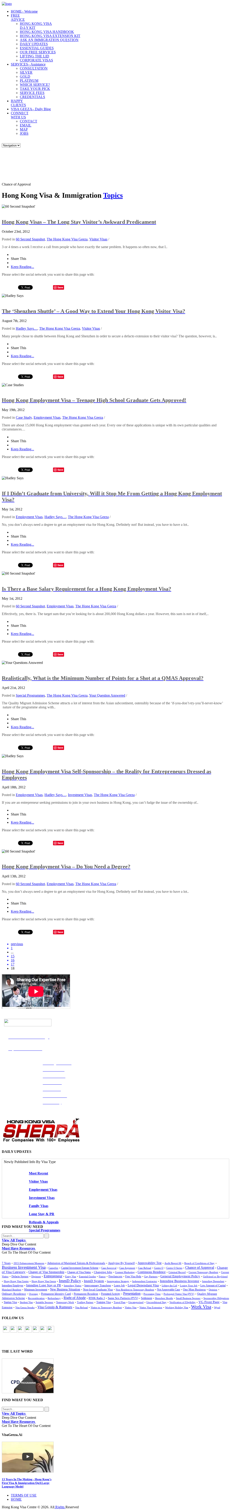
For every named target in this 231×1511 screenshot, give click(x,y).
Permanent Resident (86, 1293)
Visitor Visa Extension (150, 1307)
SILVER (26, 72)
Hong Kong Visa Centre (16, 1281)
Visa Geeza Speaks (25, 1307)
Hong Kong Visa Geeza (44, 1281)
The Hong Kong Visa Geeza (67, 239)
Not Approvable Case (168, 1289)
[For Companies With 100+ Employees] (41, 1141)
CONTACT (28, 121)
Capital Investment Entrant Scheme (79, 1267)
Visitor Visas (98, 239)
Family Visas (38, 1206)
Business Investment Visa (24, 1267)
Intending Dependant (213, 1281)
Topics (113, 195)
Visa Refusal (81, 1307)
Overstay (33, 1293)
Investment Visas (80, 795)
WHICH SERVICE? (35, 85)
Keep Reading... (22, 267)
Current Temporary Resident (203, 1272)
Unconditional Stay (156, 1302)
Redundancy (54, 1298)
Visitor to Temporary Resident (106, 1307)
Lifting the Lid (169, 1285)
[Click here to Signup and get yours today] (115, 1375)
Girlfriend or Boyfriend (215, 1276)
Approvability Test (150, 1263)
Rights (59, 1507)
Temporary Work (65, 1302)
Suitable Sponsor (44, 1302)
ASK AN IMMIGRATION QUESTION (49, 40)
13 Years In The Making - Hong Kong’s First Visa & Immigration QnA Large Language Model (26, 1483)
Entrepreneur (53, 1276)
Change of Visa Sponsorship (46, 1272)
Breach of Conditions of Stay (199, 1263)
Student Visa (26, 1302)
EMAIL (25, 125)
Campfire (53, 1268)
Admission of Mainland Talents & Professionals (76, 1263)
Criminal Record (177, 1272)
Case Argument (127, 1268)
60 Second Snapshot (30, 239)
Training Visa (103, 1302)
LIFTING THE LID (34, 56)
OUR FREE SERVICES (38, 52)
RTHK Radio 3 (97, 1298)
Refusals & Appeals (44, 1222)
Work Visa (201, 1306)
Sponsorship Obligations (216, 1298)
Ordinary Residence (14, 1293)
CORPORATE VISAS (36, 60)
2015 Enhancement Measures (29, 1263)
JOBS (24, 133)
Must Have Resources (19, 1248)
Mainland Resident (11, 1289)
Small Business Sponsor (188, 1298)
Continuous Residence (152, 1272)
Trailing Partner (85, 1302)
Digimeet (36, 1276)
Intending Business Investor (179, 1281)
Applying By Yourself (121, 1263)
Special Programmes (30, 695)
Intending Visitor (72, 1285)
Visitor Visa (130, 1307)
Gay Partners (150, 1276)
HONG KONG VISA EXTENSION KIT (50, 36)
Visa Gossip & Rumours (54, 1307)
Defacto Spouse (20, 1276)
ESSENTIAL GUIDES (37, 48)
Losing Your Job (188, 1285)
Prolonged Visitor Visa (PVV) (179, 1293)
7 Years (6, 1263)
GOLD (25, 76)
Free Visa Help (133, 1276)
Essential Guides (87, 1276)
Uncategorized (135, 1302)
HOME (24, 11)
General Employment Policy (180, 1276)
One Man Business (194, 1289)
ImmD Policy (70, 1280)
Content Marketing (125, 1272)
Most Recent (38, 1173)
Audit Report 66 (172, 1263)
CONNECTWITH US (19, 115)
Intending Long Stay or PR (43, 1285)
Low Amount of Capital (213, 1285)
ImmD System (94, 1281)
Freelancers (115, 1276)
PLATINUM (29, 80)
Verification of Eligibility (182, 1302)
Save (60, 469)
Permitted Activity (110, 1293)
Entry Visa (70, 1276)
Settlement (146, 1298)
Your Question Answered (107, 695)
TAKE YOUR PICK (35, 89)
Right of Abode (75, 1298)
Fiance (102, 1276)
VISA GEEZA (31, 109)
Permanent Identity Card (56, 1293)
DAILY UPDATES (34, 44)
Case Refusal (144, 1268)
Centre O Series (174, 1268)
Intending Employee (12, 1285)
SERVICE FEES (32, 93)
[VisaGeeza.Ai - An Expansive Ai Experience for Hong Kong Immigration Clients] (115, 1457)
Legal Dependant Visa (143, 1285)
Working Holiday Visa (176, 1307)
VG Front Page (209, 1302)
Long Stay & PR (41, 1214)
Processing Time (152, 1293)
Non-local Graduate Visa (98, 1289)
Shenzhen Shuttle (164, 1298)
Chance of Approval (199, 1267)
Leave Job (119, 1285)
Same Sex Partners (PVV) (123, 1298)
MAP (24, 129)
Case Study (24, 417)
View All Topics (14, 1240)
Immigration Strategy (118, 1281)
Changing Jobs (103, 1272)
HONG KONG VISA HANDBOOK (47, 32)
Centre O (158, 1268)
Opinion (213, 1289)
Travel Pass (119, 1302)
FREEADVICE (18, 17)
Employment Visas (47, 417)
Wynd (217, 1307)
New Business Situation (65, 1289)
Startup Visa (10, 1302)
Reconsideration (36, 1298)
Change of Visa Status (79, 1272)
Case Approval (108, 1268)
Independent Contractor (144, 1281)
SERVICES (28, 64)
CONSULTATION (34, 68)
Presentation (132, 1293)
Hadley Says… (26, 328)
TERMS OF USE (24, 1495)
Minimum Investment (35, 1289)
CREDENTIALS (32, 97)
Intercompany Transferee (97, 1285)
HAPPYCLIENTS (18, 103)
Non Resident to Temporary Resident (135, 1289)
